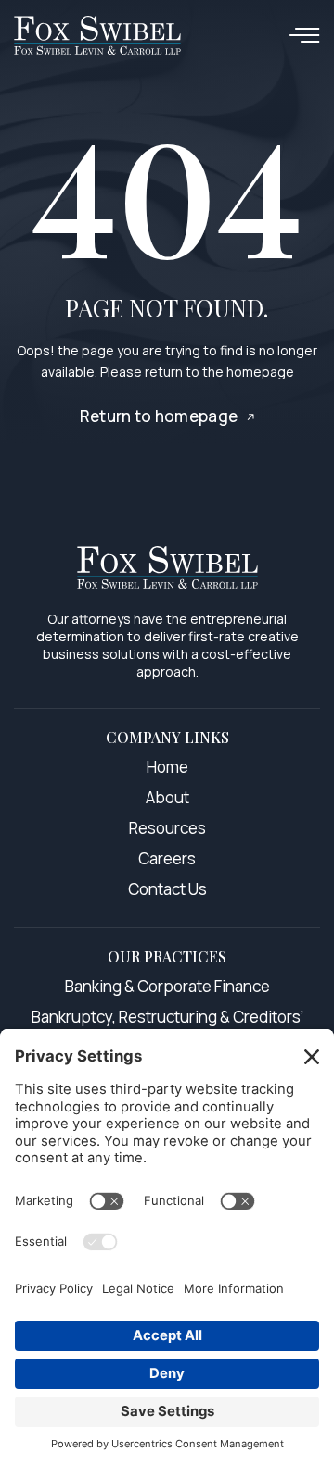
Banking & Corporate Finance (167, 986)
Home (167, 766)
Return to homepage (159, 416)
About (167, 797)
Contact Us (167, 889)
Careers (167, 858)
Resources (167, 827)
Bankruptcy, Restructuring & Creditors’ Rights (167, 1027)
